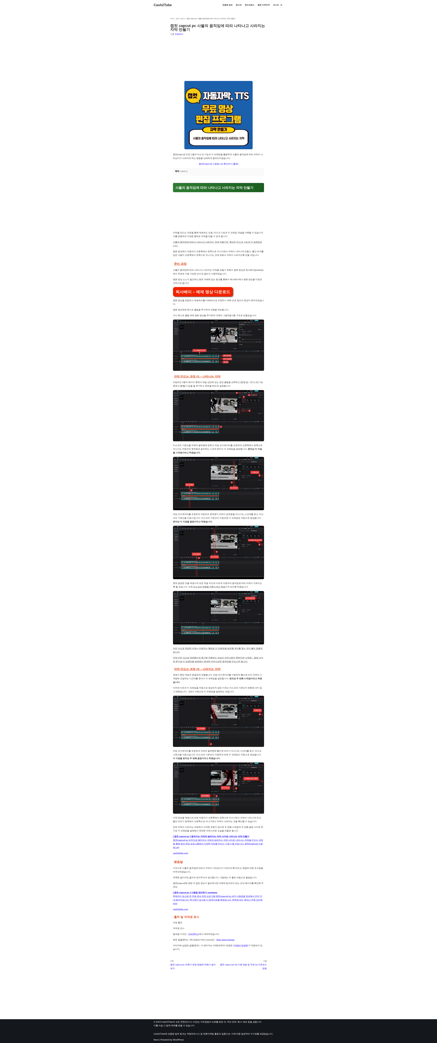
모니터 (276, 5)
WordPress (178, 1040)
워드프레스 (249, 5)
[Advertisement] (218, 55)
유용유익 (179, 34)
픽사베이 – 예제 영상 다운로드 (203, 292)
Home (172, 18)
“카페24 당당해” (240, 945)
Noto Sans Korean (225, 940)
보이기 (184, 171)
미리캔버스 (193, 934)
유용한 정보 (227, 5)
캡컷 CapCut (264, 5)
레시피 (239, 5)
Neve (156, 1040)
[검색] (281, 5)
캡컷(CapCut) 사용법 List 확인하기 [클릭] (218, 164)
